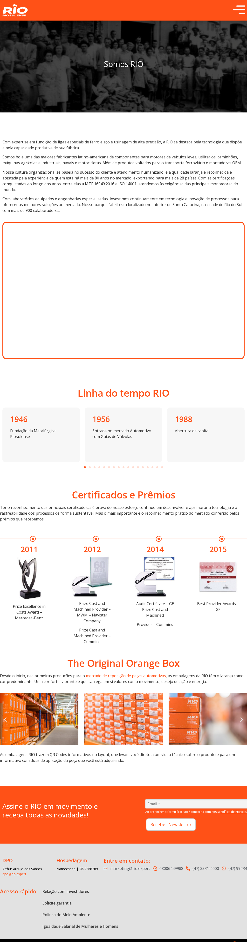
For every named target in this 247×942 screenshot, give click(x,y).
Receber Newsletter (171, 824)
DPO (7, 860)
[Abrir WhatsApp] (235, 929)
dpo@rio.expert (14, 874)
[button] (85, 467)
